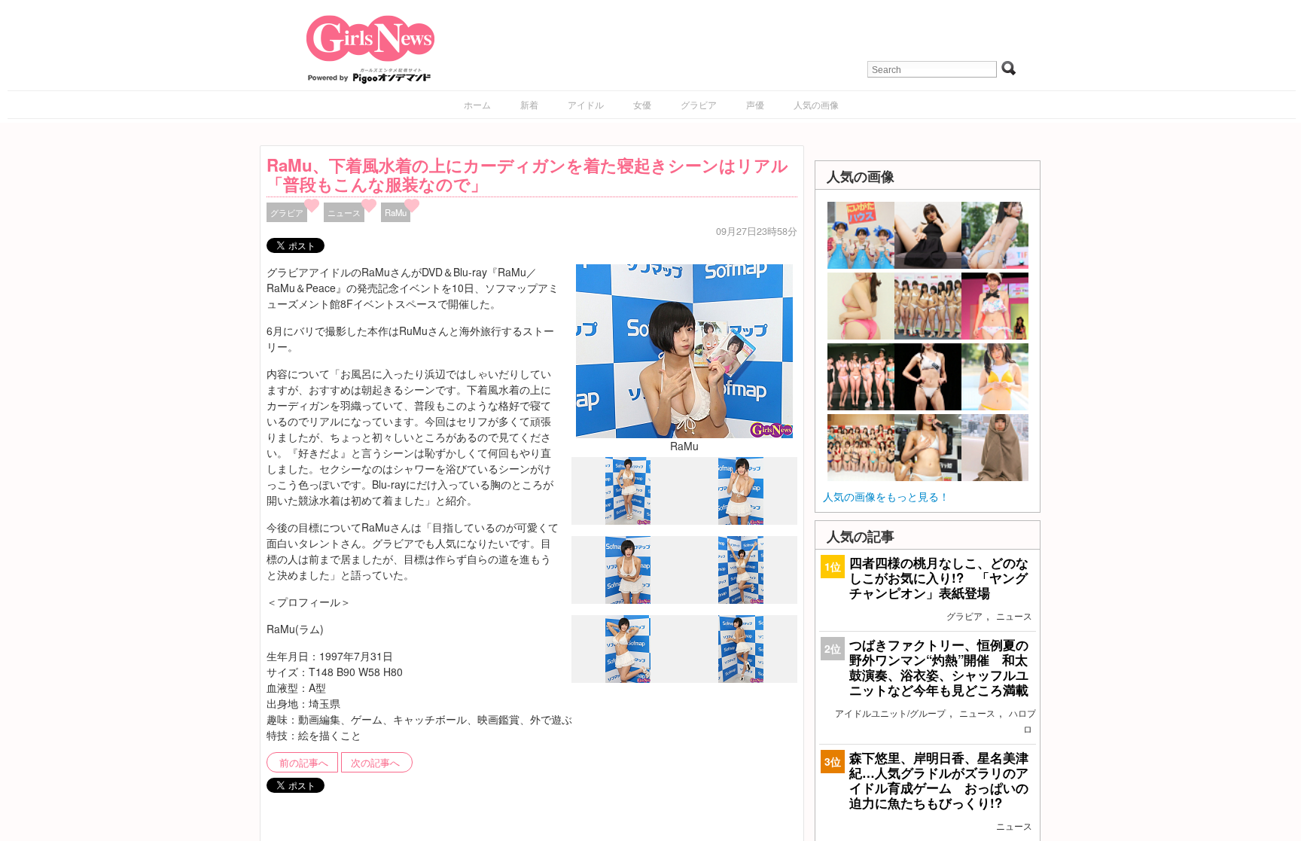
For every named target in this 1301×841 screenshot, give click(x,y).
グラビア (699, 104)
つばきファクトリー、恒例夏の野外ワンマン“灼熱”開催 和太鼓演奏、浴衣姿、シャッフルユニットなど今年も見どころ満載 (938, 667)
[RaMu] (684, 349)
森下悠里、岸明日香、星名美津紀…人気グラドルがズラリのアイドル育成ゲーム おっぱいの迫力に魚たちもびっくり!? (938, 780)
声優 (755, 104)
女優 (642, 104)
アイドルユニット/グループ (890, 712)
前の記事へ (303, 762)
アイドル (586, 104)
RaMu (396, 212)
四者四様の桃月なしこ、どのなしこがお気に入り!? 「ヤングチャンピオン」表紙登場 (938, 577)
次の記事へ (375, 762)
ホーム (477, 104)
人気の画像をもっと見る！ (886, 496)
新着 (529, 104)
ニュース (344, 212)
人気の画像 (816, 104)
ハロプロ (1022, 720)
